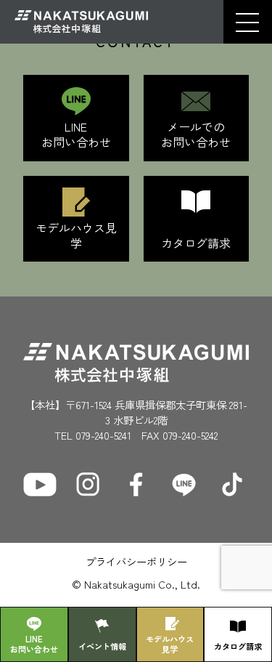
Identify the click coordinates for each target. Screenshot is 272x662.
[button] (247, 22)
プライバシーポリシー (136, 561)
